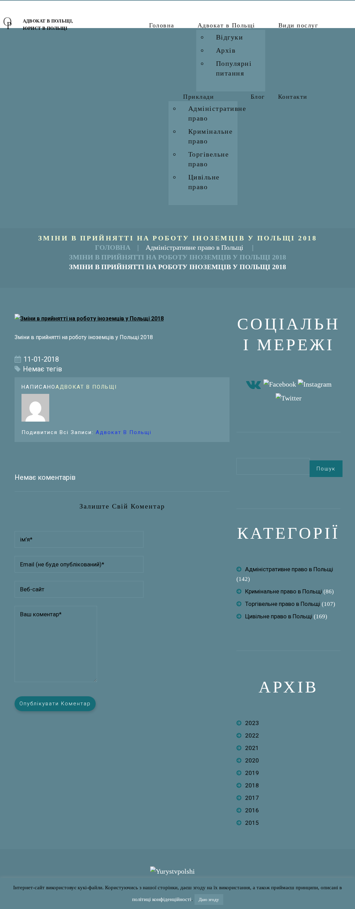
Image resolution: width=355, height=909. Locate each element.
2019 (252, 772)
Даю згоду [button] (209, 899)
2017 (252, 797)
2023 (252, 723)
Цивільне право (204, 182)
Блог (258, 96)
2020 (252, 760)
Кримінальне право (210, 136)
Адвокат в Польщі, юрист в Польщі (48, 24)
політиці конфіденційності (161, 899)
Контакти (293, 96)
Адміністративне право (217, 113)
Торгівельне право (208, 159)
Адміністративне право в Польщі (194, 247)
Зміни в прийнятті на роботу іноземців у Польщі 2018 (177, 257)
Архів (226, 50)
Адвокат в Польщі (226, 25)
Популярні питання (234, 68)
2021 (252, 747)
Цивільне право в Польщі (278, 616)
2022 (252, 735)
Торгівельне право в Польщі (282, 603)
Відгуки (229, 37)
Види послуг (298, 25)
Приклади (198, 96)
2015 (252, 822)
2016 (252, 810)
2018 (252, 785)
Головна (161, 25)
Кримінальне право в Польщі (283, 591)
